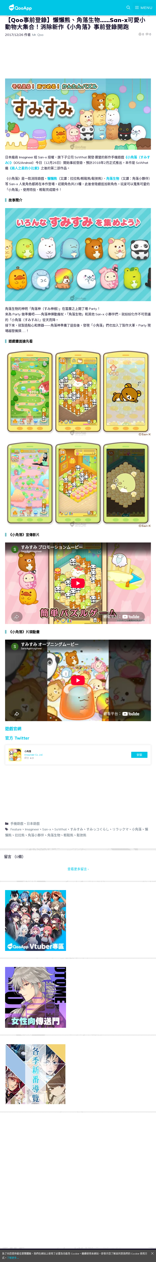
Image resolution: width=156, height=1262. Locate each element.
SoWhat (60, 829)
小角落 (137, 829)
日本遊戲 (33, 824)
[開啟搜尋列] (128, 7)
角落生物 (112, 178)
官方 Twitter (17, 738)
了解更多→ (13, 1257)
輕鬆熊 (68, 835)
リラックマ (120, 829)
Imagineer (32, 829)
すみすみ (76, 829)
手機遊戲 (16, 824)
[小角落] (78, 755)
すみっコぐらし (97, 829)
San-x (46, 829)
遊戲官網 (13, 728)
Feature (16, 829)
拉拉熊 (20, 835)
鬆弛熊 (81, 835)
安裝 (139, 755)
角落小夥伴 (36, 835)
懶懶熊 (52, 178)
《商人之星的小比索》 (24, 168)
